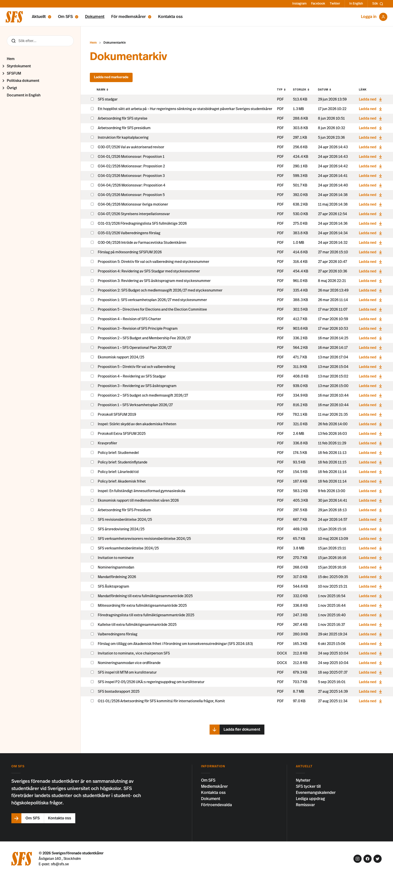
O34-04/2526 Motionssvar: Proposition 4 (131, 185)
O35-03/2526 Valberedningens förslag (129, 233)
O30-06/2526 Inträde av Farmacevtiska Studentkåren (142, 242)
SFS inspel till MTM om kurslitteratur (127, 672)
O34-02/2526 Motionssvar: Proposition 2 (131, 166)
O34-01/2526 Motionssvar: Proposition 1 (131, 157)
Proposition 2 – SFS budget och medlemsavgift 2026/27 (143, 395)
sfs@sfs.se (60, 864)
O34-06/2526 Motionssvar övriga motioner (133, 204)
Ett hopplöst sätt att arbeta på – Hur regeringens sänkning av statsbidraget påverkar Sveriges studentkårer (185, 109)
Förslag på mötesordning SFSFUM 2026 (130, 252)
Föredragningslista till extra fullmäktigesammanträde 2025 (146, 615)
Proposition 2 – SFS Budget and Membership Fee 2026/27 (144, 338)
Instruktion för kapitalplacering (123, 137)
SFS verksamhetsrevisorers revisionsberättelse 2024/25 (144, 539)
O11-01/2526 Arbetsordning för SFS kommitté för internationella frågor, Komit (161, 701)
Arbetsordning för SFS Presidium (124, 510)
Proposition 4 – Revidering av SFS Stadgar (132, 376)
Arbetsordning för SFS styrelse (122, 118)
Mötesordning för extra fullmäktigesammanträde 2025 (142, 605)
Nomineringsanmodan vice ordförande (129, 663)
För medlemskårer (128, 17)
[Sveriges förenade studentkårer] (14, 17)
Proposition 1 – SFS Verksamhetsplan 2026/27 (135, 405)
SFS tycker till (308, 787)
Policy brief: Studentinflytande (122, 462)
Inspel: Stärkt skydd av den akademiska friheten (137, 424)
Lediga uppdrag (310, 799)
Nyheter (303, 780)
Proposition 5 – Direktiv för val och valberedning (136, 367)
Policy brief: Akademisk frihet (122, 481)
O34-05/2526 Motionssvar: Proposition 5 (131, 195)
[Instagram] (357, 859)
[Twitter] (377, 859)
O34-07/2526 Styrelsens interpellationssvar (134, 214)
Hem (11, 59)
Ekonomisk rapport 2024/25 (121, 357)
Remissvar (305, 805)
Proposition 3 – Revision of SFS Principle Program (138, 328)
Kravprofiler (107, 443)
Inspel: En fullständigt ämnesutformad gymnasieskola (141, 491)
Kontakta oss (170, 17)
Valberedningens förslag (117, 634)
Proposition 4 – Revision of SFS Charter (129, 319)
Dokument (94, 17)
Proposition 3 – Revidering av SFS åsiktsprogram (137, 386)
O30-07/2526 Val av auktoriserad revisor (131, 147)
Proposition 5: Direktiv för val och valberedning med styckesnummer (153, 262)
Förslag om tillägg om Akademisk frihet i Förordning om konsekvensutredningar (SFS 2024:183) (175, 644)
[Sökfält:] (40, 40)
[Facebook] (367, 859)
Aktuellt (39, 17)
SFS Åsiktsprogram (113, 586)
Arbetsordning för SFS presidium (124, 128)
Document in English (23, 95)
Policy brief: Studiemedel (118, 453)
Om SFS (65, 17)
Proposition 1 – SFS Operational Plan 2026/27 (135, 348)
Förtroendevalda (216, 805)
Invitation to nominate (116, 558)
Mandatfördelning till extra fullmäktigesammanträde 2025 (145, 596)
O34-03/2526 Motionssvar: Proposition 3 (131, 176)
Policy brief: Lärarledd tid (118, 472)
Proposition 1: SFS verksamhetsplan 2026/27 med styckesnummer (152, 300)
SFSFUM (14, 73)
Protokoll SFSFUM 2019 (117, 414)
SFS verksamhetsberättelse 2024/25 (128, 548)
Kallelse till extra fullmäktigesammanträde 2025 (137, 625)
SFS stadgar (108, 99)
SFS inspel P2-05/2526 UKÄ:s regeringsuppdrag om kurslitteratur (151, 682)
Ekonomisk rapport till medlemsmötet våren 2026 (138, 500)
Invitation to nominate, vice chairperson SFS (134, 653)
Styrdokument (19, 66)
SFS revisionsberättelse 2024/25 (125, 519)
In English (356, 3)
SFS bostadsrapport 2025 (118, 691)
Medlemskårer (214, 787)
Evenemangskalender (316, 793)
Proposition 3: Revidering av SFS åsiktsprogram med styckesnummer (154, 281)
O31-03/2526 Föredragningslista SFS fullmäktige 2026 (142, 223)
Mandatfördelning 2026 (117, 577)
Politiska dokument (23, 81)
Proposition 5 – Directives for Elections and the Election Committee (152, 309)
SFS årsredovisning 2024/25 (121, 529)
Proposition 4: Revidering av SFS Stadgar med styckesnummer (149, 271)
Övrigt (12, 88)
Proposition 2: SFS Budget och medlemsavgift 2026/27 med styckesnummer (160, 290)
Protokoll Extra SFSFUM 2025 (122, 433)
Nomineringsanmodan (116, 567)
